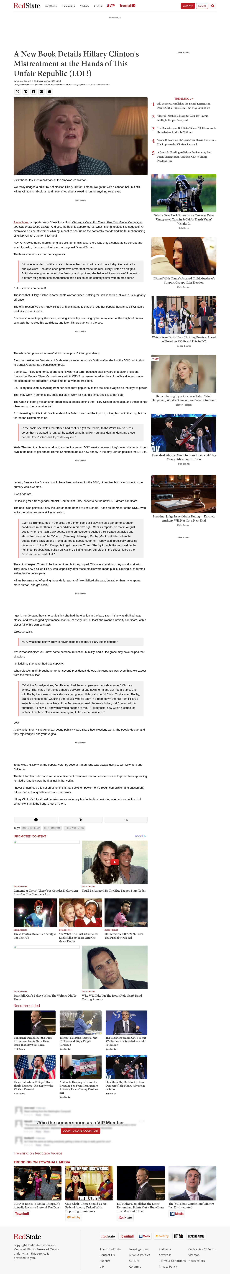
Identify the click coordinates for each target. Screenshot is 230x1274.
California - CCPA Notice (202, 1249)
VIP (102, 1266)
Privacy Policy (168, 1266)
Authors (51, 5)
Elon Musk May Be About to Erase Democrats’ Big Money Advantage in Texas (125, 1085)
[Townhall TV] (127, 6)
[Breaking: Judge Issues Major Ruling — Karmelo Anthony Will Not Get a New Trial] (183, 494)
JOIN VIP (188, 5)
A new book (21, 222)
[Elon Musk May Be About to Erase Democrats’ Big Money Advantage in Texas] (126, 1066)
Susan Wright (24, 81)
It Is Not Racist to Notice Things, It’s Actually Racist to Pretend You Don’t (37, 1205)
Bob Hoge (184, 228)
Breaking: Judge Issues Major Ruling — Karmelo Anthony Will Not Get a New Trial (184, 518)
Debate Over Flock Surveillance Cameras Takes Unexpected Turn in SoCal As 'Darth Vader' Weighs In (184, 219)
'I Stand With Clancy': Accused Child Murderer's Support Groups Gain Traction (184, 280)
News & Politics (139, 1255)
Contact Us (107, 1255)
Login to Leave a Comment (80, 1130)
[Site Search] (212, 6)
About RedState (110, 1249)
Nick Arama (19, 1049)
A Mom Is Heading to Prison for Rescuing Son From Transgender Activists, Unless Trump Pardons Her (79, 1087)
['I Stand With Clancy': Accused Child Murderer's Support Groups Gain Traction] (183, 256)
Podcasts (68, 5)
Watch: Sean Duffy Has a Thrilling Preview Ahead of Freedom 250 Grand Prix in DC (184, 339)
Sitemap (194, 1255)
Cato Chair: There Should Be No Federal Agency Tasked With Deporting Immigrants (86, 1207)
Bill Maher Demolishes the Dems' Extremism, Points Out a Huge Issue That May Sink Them (33, 1041)
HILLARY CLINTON (74, 828)
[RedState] (27, 6)
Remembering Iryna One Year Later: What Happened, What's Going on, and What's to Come (184, 398)
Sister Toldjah (184, 404)
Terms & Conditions (172, 1261)
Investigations (138, 1249)
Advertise (165, 1255)
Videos (84, 5)
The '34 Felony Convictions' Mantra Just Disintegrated (191, 1205)
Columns (135, 1266)
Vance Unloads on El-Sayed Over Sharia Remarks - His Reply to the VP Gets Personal (33, 1085)
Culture (134, 1261)
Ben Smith (111, 1093)
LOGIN (202, 5)
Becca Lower (184, 345)
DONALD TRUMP (31, 828)
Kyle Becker (65, 1049)
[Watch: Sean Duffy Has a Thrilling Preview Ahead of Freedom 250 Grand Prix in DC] (183, 314)
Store (98, 5)
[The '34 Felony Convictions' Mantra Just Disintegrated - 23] (192, 1183)
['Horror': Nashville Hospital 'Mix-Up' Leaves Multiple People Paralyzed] (80, 1022)
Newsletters (196, 1261)
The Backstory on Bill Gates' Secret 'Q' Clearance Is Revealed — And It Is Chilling (126, 1041)
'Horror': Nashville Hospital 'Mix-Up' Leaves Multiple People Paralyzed (79, 1041)
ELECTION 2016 (52, 828)
